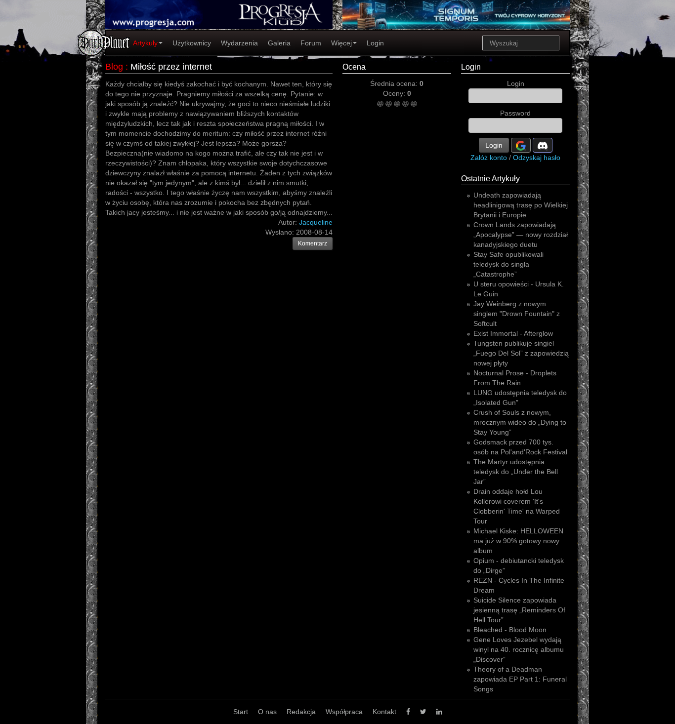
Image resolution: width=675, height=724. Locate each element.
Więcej (341, 43)
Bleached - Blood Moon (510, 630)
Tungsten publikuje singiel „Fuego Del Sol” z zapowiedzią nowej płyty (521, 353)
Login (375, 43)
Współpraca (344, 712)
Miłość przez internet (171, 67)
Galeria (279, 43)
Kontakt (384, 712)
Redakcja (301, 712)
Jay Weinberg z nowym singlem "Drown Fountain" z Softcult (516, 313)
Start (240, 712)
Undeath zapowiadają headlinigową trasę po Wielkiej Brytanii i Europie (520, 205)
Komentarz (312, 243)
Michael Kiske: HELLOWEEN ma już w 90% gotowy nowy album (518, 541)
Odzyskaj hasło (536, 157)
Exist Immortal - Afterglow (513, 333)
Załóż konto (488, 157)
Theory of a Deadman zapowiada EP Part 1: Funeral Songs (520, 679)
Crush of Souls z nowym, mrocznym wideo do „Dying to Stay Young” (519, 422)
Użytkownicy (191, 43)
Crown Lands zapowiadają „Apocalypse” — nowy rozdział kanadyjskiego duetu (520, 234)
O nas (267, 712)
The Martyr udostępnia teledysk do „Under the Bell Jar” (515, 471)
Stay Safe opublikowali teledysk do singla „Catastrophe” (508, 264)
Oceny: (395, 93)
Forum (310, 43)
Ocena (354, 67)
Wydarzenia (239, 43)
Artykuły (145, 43)
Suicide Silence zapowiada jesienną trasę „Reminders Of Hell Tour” (519, 610)
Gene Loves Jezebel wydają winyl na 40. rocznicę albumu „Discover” (518, 649)
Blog (114, 67)
